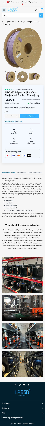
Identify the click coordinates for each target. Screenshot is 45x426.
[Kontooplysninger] (36, 9)
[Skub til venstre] (3, 77)
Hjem (3, 22)
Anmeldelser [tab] (21, 172)
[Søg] (41, 15)
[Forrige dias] (4, 3)
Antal (6, 112)
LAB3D (19, 423)
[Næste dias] (41, 3)
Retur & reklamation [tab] (35, 172)
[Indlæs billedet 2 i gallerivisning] (22, 76)
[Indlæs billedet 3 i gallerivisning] (34, 76)
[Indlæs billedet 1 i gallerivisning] (10, 76)
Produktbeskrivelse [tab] (8, 172)
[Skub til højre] (41, 77)
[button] (4, 10)
